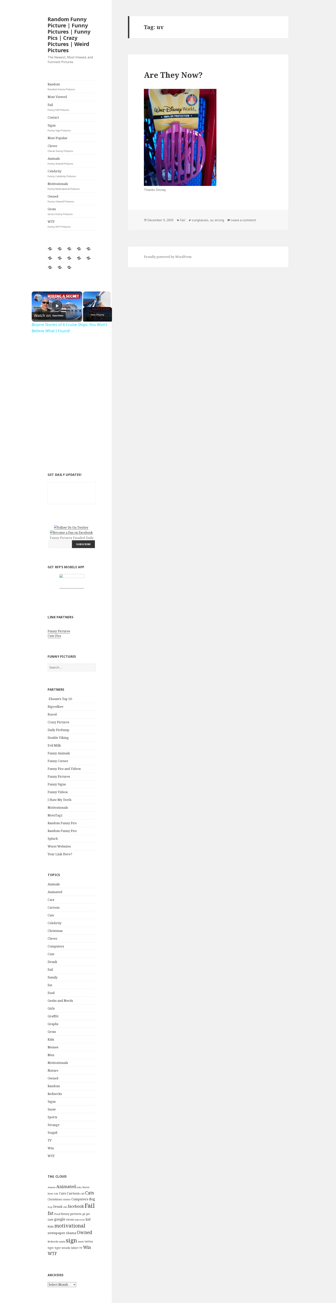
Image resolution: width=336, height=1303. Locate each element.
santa (62, 1241)
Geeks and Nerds (60, 1001)
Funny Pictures (59, 631)
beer (50, 1193)
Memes (53, 1047)
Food (51, 993)
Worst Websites (59, 846)
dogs (50, 1207)
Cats (51, 915)
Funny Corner (58, 761)
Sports (52, 1117)
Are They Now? (173, 75)
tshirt (74, 1248)
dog (92, 1199)
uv (211, 220)
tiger (51, 1248)
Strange (54, 1125)
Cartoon (54, 907)
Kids (51, 1039)
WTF (59, 223)
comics (67, 1199)
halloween (80, 1219)
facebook (76, 1206)
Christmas (55, 931)
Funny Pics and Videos (64, 769)
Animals (60, 160)
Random (61, 86)
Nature (53, 1070)
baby (79, 1187)
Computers (56, 946)
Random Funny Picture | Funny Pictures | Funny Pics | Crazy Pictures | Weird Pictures (69, 35)
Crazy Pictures (58, 722)
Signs (59, 127)
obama (71, 1233)
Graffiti (53, 1016)
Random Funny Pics (62, 823)
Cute (51, 954)
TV (50, 1140)
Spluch (53, 838)
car (56, 1193)
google (59, 1219)
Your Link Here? (60, 854)
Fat (50, 985)
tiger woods (62, 1248)
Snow (52, 1109)
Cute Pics (54, 636)
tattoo (89, 1241)
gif (83, 1214)
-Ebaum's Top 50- (60, 699)
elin (65, 1206)
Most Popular (57, 138)
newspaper (56, 1233)
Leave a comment (243, 220)
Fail (58, 107)
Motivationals (64, 186)
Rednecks (55, 1094)
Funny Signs (57, 784)
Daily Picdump (58, 730)
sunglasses (200, 220)
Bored (52, 714)
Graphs (53, 1024)
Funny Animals (59, 753)
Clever (60, 148)
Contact (53, 117)
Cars (51, 900)
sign (71, 1240)
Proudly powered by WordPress (168, 257)
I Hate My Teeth (59, 800)
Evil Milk (54, 745)
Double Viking (58, 738)
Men (51, 1055)
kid (88, 1219)
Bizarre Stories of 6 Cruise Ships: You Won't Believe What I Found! (56, 298)
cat (82, 1193)
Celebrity (62, 173)
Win (51, 1148)
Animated (55, 892)
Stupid (52, 1132)
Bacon (85, 1187)
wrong (219, 220)
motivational (69, 1225)
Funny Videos (58, 792)
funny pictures (71, 1214)
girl (88, 1214)
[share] (74, 296)
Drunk (52, 962)
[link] (38, 298)
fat (50, 1213)
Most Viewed (57, 97)
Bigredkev (55, 706)
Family (53, 977)
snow (81, 1241)
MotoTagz (55, 815)
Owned (61, 198)
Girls (51, 1008)
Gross (60, 211)
